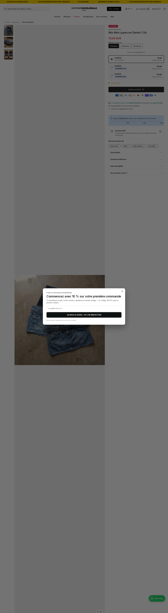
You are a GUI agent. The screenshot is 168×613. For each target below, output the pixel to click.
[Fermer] (122, 291)
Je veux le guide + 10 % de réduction (84, 315)
